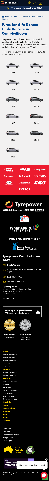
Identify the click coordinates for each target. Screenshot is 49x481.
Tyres (5, 351)
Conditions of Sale (30, 473)
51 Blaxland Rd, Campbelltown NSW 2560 (24, 271)
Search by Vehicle (10, 354)
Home (6, 16)
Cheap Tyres (7, 440)
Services (7, 378)
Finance (6, 411)
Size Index (7, 432)
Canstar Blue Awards (11, 434)
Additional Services (10, 399)
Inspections (7, 387)
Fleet (5, 414)
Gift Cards (7, 429)
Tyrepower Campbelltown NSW (26, 8)
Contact (6, 405)
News (5, 417)
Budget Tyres (8, 437)
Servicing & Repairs (10, 390)
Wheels (6, 369)
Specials (7, 402)
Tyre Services (8, 393)
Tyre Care (6, 363)
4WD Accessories (10, 381)
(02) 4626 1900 (14, 277)
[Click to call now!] (29, 3)
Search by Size (9, 357)
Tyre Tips (6, 366)
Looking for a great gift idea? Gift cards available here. (19, 311)
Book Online (9, 408)
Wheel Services (9, 396)
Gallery (6, 420)
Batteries (6, 384)
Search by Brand (9, 360)
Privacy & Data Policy (16, 473)
